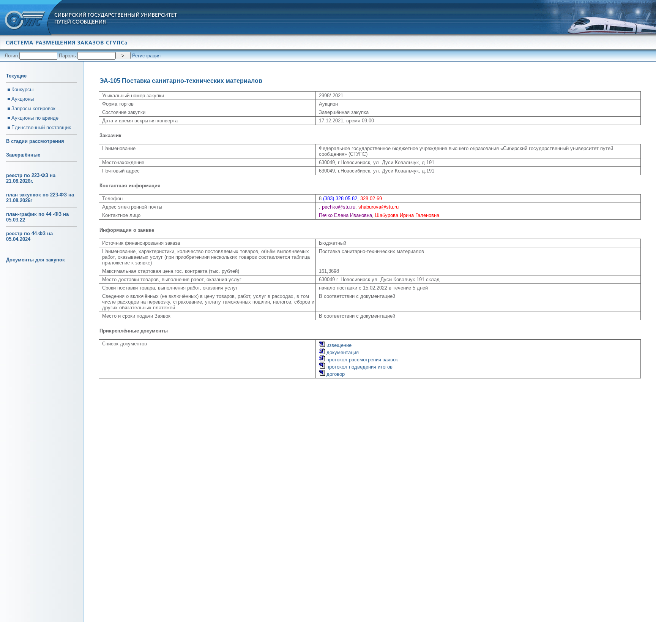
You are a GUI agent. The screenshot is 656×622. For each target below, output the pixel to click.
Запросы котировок (33, 108)
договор (335, 374)
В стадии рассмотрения (35, 141)
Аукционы (22, 99)
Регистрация (146, 56)
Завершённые (23, 155)
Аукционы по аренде (34, 118)
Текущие (16, 76)
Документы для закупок (35, 260)
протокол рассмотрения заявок (361, 359)
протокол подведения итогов (359, 367)
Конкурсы (22, 89)
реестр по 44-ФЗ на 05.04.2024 (29, 236)
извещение (338, 345)
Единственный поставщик (41, 127)
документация (342, 352)
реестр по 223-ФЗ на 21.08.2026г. (30, 178)
